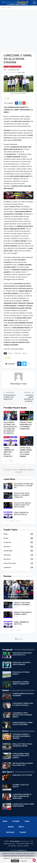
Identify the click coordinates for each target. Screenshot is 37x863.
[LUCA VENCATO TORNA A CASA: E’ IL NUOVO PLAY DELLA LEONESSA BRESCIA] (6, 705)
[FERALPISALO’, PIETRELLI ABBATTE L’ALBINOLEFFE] (6, 684)
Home (5, 821)
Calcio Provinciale (15, 66)
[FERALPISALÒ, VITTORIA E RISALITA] (6, 674)
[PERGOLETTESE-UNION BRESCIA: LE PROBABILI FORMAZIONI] (26, 415)
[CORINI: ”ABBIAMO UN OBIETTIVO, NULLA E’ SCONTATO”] (10, 441)
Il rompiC (16, 821)
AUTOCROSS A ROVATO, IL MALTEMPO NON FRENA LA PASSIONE (21, 736)
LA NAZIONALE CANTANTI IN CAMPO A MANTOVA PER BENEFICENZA (22, 796)
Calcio (6, 66)
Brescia (10, 353)
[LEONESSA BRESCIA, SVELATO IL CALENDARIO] (6, 696)
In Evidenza (7, 567)
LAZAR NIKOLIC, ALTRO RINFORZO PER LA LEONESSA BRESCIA (22, 715)
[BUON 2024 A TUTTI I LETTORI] (6, 777)
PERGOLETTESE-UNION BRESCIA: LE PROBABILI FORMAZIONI (21, 495)
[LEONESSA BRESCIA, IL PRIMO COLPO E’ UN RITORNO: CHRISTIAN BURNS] (6, 725)
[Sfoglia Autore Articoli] (18, 377)
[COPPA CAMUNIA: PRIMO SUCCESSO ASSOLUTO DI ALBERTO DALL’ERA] (6, 756)
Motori (6, 534)
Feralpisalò (7, 542)
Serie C (24, 353)
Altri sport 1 (7, 559)
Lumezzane (17, 353)
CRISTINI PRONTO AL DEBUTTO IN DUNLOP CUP (10, 397)
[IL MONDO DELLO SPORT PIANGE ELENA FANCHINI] (6, 806)
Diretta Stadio (8, 550)
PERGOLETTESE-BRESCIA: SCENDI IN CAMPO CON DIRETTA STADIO (22, 505)
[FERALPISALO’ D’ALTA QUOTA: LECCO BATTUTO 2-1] (6, 655)
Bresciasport (14, 841)
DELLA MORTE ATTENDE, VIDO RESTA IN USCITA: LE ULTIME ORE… (23, 485)
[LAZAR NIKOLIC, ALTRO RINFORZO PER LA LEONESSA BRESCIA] (6, 715)
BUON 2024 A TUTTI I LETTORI (22, 775)
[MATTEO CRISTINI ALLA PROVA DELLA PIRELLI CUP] (6, 765)
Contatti (23, 832)
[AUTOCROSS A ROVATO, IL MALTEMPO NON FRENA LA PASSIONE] (6, 736)
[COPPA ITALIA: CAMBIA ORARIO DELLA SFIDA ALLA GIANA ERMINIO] (26, 441)
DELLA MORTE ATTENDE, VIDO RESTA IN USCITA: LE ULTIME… (18, 596)
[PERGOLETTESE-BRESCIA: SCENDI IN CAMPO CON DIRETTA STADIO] (8, 505)
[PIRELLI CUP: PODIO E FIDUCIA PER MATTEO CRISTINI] (6, 746)
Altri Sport (7, 546)
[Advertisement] (18, 30)
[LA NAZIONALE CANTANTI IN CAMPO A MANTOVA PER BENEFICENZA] (6, 797)
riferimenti (23, 469)
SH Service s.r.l (22, 850)
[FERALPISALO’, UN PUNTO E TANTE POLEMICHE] (6, 665)
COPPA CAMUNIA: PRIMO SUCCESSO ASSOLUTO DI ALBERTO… (21, 755)
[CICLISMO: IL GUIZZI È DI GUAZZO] (6, 787)
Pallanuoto (7, 555)
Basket (6, 538)
